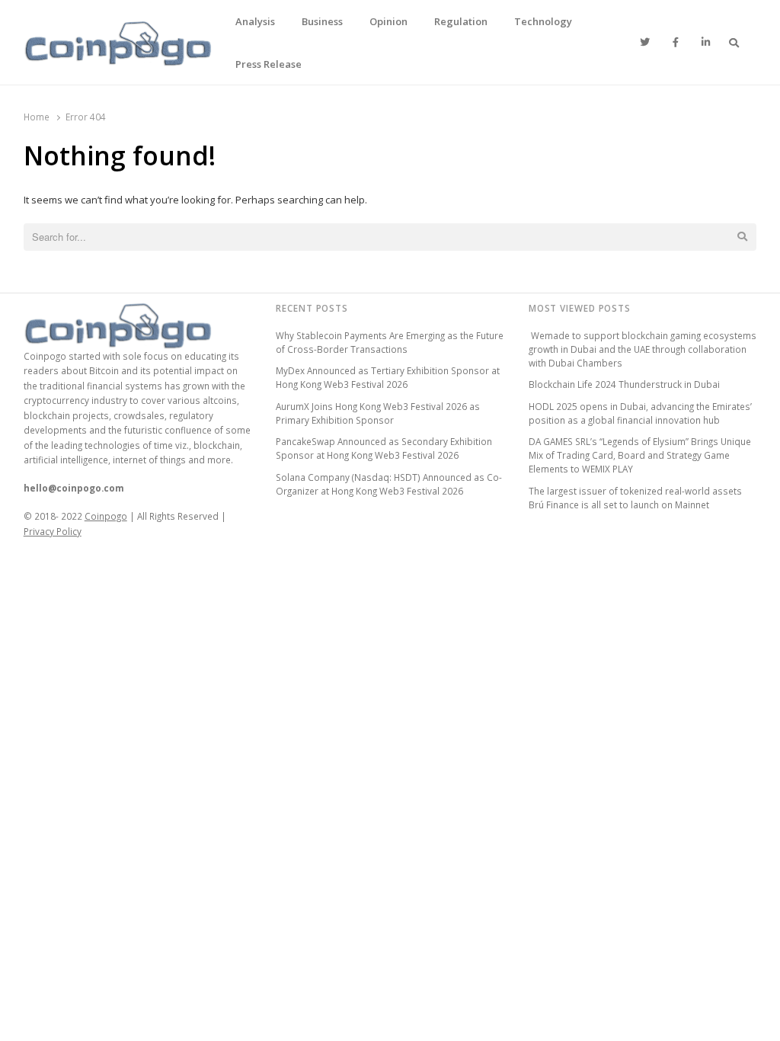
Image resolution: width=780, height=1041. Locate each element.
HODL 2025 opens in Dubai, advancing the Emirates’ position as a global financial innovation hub (640, 413)
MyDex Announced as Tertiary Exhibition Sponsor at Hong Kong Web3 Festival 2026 (388, 377)
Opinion (388, 21)
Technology (543, 21)
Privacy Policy (53, 531)
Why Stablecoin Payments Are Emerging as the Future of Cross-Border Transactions (389, 342)
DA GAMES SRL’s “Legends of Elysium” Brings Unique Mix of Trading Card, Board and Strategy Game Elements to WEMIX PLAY (640, 455)
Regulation (461, 21)
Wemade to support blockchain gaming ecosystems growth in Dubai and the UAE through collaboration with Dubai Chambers (642, 349)
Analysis (255, 21)
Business (322, 21)
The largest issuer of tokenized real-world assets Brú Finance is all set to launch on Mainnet (635, 498)
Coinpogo (106, 516)
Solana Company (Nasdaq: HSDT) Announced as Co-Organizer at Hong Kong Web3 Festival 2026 (389, 484)
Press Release (268, 64)
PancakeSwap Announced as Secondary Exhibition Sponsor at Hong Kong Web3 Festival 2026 (384, 448)
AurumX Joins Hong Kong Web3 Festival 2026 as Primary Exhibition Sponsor (378, 413)
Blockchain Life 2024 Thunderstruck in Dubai (624, 384)
